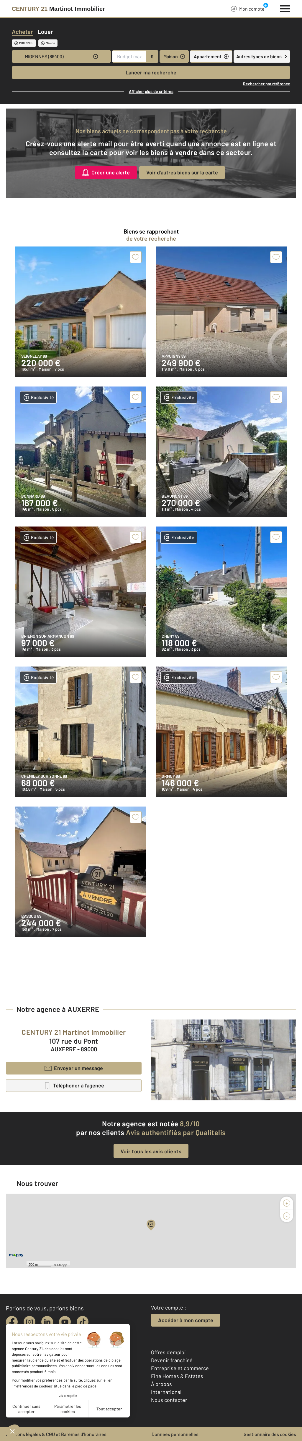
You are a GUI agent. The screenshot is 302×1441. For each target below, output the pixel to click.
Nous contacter (169, 1400)
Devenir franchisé (172, 1360)
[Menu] (285, 8)
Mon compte (252, 8)
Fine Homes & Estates (177, 1376)
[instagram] (29, 1322)
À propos (161, 1384)
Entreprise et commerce (180, 1368)
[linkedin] (47, 1322)
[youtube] (65, 1322)
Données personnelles (175, 1434)
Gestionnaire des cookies (270, 1434)
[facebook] (12, 1322)
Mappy (62, 1264)
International (166, 1392)
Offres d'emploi (168, 1352)
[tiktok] (82, 1322)
